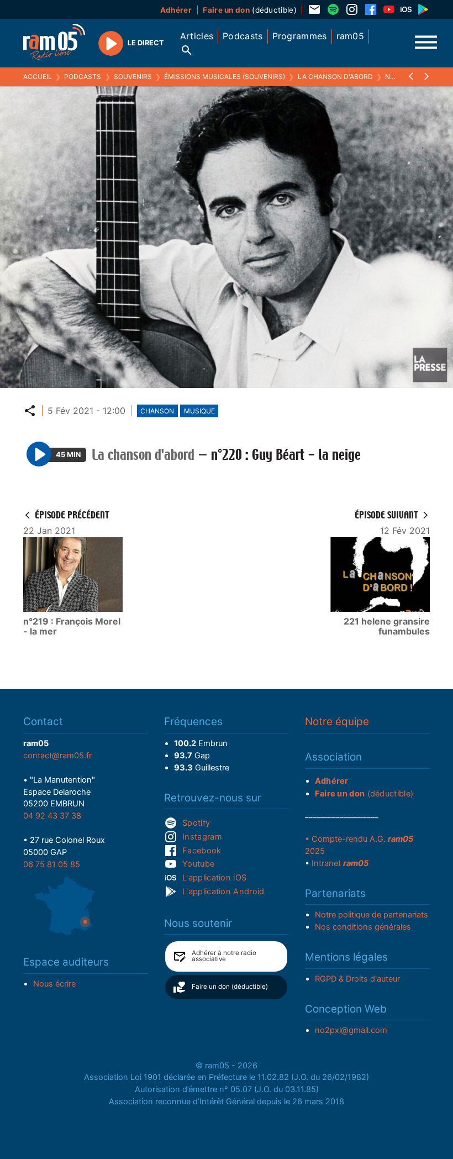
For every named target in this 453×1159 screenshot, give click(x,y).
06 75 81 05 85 (51, 864)
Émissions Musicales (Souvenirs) (224, 76)
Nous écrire (54, 984)
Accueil (37, 76)
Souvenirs (133, 76)
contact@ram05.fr (57, 756)
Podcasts (82, 76)
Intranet (340, 863)
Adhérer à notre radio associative (224, 956)
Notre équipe (337, 721)
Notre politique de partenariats (371, 915)
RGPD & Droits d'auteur (357, 979)
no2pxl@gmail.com (351, 1030)
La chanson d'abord (335, 76)
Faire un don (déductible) (230, 986)
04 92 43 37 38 (52, 816)
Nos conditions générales (363, 927)
